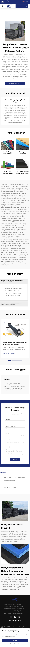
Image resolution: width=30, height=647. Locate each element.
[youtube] (19, 617)
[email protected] (9, 1)
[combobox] (9, 428)
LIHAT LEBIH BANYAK (9, 353)
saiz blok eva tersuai (9, 480)
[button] (9, 360)
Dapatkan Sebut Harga (21, 6)
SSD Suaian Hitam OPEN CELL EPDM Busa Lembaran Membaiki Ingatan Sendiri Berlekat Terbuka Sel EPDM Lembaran (22, 172)
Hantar (15, 459)
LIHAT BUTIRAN (7, 144)
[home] (9, 6)
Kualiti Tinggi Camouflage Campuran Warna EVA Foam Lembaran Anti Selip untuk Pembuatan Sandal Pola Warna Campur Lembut (7, 153)
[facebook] (11, 617)
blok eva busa (7, 477)
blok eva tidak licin (20, 477)
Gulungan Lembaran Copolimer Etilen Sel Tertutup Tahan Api (22, 153)
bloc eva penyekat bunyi (10, 487)
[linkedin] (15, 617)
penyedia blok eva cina (10, 484)
